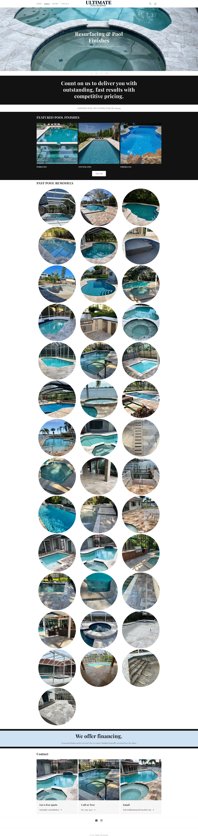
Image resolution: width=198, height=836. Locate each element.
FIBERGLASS (125, 167)
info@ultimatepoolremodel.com (137, 810)
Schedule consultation (49, 810)
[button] (150, 3)
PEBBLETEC (42, 167)
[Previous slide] (91, 73)
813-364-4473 (87, 810)
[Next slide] (101, 73)
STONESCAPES (84, 167)
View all (99, 173)
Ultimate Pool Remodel (101, 835)
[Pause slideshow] (106, 73)
